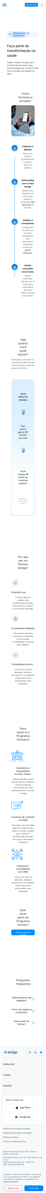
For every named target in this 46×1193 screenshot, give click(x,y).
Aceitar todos (34, 1188)
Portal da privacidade (11, 1181)
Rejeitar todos (13, 1188)
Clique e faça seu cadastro (23, 933)
